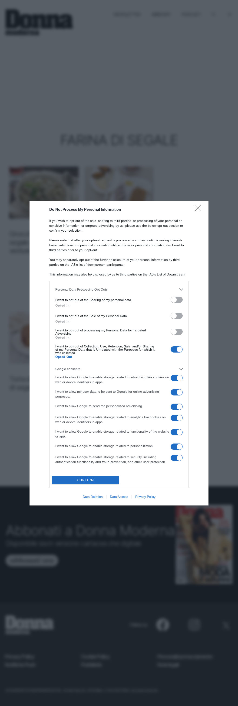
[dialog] (119, 353)
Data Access (119, 497)
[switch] (177, 300)
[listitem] (119, 289)
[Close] (199, 209)
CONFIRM (85, 480)
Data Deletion (93, 497)
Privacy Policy (145, 497)
